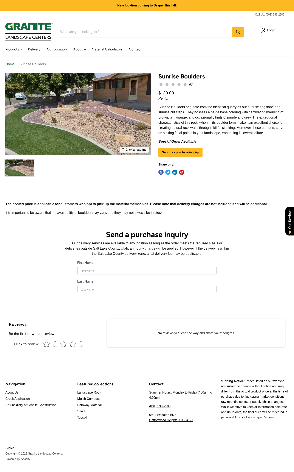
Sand (81, 411)
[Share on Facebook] (161, 172)
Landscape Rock (89, 392)
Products (12, 49)
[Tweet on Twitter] (167, 172)
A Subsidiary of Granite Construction (30, 405)
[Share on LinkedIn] (174, 172)
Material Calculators (107, 49)
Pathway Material (89, 405)
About (78, 49)
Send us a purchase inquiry (180, 152)
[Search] (238, 32)
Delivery (34, 49)
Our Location (57, 49)
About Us (12, 392)
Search (9, 448)
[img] (173, 84)
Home (10, 64)
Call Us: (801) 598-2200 (269, 14)
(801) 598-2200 (159, 406)
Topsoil (82, 417)
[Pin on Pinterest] (181, 172)
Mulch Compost (88, 398)
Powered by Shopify (17, 459)
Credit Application (17, 398)
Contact (135, 49)
